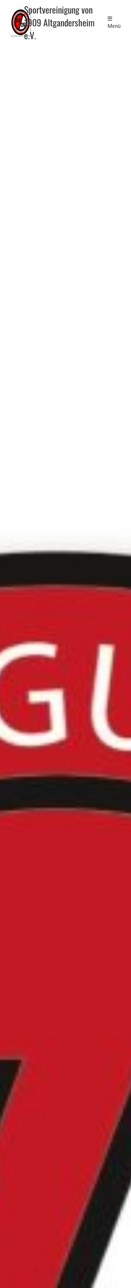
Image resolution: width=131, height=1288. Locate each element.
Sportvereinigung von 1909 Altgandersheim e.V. (59, 22)
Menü (114, 26)
